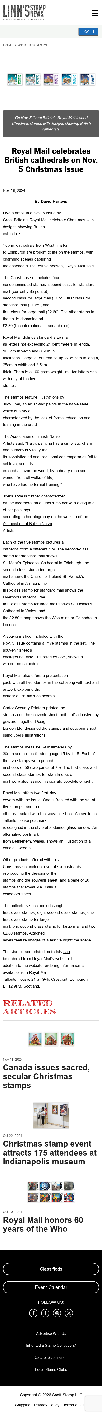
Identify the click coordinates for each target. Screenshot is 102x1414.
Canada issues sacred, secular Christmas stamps (46, 1076)
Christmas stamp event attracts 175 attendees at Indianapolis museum (50, 1152)
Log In (88, 32)
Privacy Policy (47, 1405)
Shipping (22, 1405)
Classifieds (51, 1269)
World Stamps (32, 45)
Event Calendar (51, 1287)
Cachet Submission (51, 1358)
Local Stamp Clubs (51, 1369)
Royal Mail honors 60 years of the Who (43, 1224)
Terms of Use (75, 1405)
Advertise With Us (51, 1334)
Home (8, 45)
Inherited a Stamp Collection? (51, 1345)
